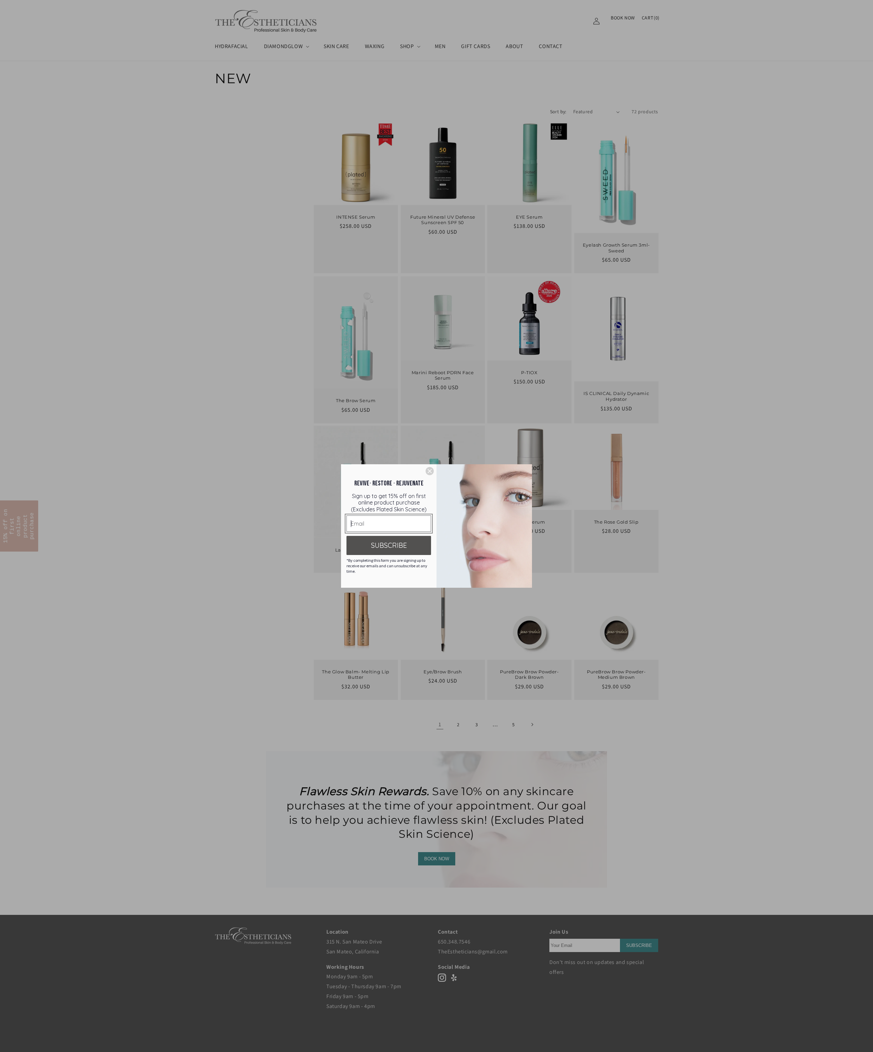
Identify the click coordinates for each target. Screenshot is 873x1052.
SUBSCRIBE (389, 545)
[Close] (430, 471)
